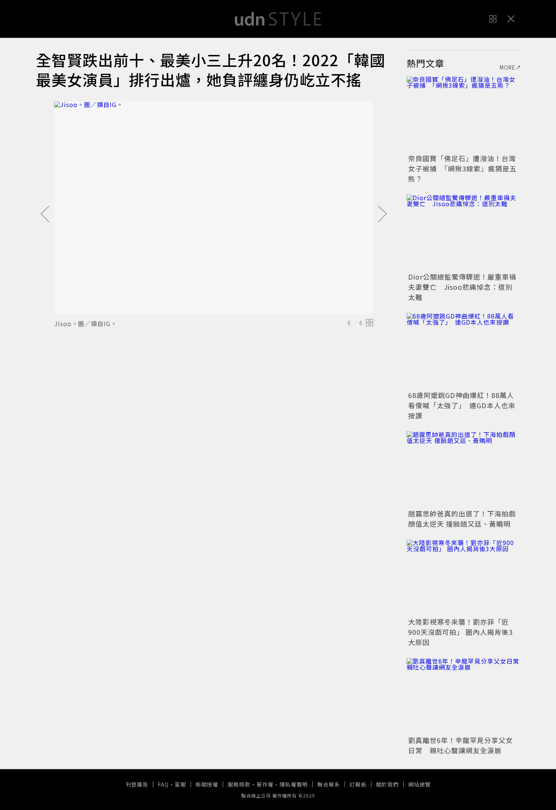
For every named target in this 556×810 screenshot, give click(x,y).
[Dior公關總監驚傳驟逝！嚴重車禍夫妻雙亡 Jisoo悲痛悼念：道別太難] (463, 232)
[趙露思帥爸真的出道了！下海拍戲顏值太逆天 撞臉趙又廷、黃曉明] (463, 469)
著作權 (264, 784)
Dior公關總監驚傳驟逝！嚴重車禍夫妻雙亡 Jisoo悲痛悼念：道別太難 (462, 287)
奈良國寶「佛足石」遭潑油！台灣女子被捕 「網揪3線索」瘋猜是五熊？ (462, 168)
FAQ (163, 784)
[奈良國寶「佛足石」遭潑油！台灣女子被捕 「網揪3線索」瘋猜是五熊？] (463, 114)
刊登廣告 (137, 784)
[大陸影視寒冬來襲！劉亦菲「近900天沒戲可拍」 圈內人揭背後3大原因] (463, 577)
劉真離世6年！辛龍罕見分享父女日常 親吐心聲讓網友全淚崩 (460, 745)
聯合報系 (328, 784)
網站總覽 (419, 784)
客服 (180, 784)
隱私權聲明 (294, 784)
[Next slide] (382, 214)
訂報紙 (358, 784)
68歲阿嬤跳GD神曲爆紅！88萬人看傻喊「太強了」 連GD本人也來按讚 (462, 405)
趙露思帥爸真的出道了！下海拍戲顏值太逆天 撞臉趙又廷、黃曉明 (462, 518)
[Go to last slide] (45, 214)
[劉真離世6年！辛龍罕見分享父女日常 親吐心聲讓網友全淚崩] (463, 696)
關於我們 (387, 784)
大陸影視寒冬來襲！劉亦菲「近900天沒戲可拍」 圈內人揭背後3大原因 (460, 632)
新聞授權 (207, 784)
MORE (508, 67)
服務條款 (239, 784)
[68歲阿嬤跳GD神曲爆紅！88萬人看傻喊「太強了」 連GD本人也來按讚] (463, 351)
